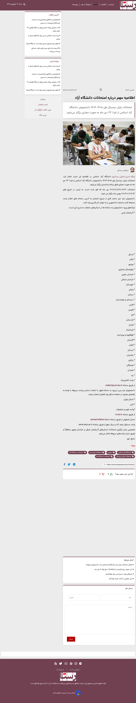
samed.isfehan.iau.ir (100, 419)
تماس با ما (74, 669)
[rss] (55, 663)
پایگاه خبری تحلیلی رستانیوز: (123, 176)
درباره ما (60, 669)
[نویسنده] (132, 172)
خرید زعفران (43, 104)
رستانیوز (68, 683)
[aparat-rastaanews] (71, 663)
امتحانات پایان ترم (96, 452)
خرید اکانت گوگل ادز (43, 110)
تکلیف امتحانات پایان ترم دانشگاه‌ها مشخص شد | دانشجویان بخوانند (109, 564)
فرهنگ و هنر (85, 4)
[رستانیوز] (125, 5)
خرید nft (43, 115)
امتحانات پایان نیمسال (123, 456)
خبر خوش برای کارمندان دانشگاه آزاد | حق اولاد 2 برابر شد (113, 569)
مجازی (110, 452)
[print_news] (101, 90)
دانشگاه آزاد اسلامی (124, 452)
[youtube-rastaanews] (66, 663)
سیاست (111, 4)
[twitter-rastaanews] (60, 663)
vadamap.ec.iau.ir (114, 385)
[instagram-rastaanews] (76, 663)
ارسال (71, 639)
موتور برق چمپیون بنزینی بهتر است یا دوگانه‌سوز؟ (42, 43)
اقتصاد (103, 4)
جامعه (95, 4)
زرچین (42, 99)
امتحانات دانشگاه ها (103, 456)
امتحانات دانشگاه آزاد (76, 452)
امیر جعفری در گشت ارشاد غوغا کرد (120, 578)
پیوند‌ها (75, 4)
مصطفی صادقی (123, 170)
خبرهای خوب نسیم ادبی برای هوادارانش (118, 574)
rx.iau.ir (119, 414)
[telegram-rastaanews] (80, 663)
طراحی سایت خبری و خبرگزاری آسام (64, 693)
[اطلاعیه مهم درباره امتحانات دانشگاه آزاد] (74, 464)
